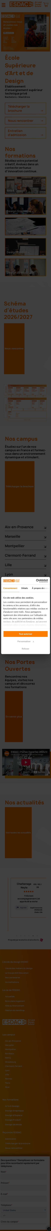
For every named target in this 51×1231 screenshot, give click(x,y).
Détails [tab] (24, 588)
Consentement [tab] (10, 588)
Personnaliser (24, 641)
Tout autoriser (25, 634)
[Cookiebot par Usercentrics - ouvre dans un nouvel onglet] (36, 581)
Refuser (25, 649)
